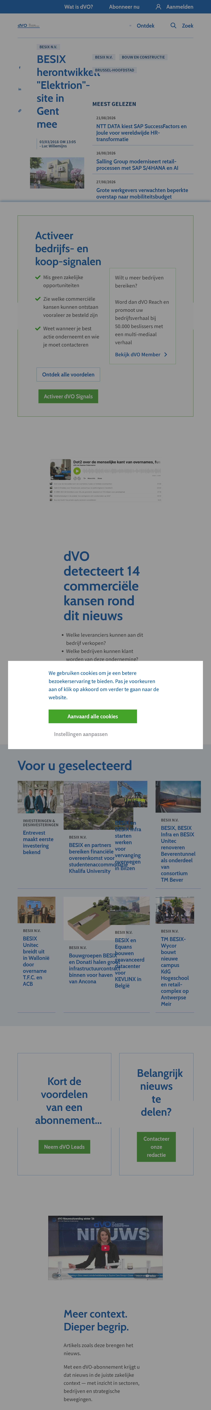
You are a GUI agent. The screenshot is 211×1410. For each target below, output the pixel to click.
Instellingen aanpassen (81, 734)
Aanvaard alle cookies (93, 716)
